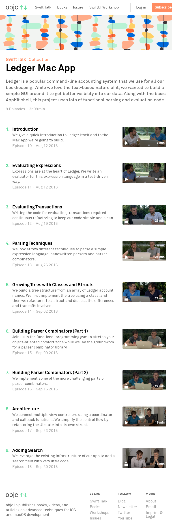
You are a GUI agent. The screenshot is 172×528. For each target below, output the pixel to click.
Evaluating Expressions (36, 165)
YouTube (125, 518)
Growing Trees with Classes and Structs (52, 285)
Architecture (25, 409)
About (151, 501)
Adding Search (27, 450)
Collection (39, 59)
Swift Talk (16, 59)
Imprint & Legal (154, 515)
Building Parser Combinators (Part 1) (50, 331)
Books (95, 507)
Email (151, 507)
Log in (141, 7)
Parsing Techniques (32, 243)
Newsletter (127, 507)
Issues (95, 518)
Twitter (124, 513)
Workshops (99, 513)
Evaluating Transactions (37, 207)
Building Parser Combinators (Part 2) (50, 372)
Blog (121, 501)
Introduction (25, 129)
